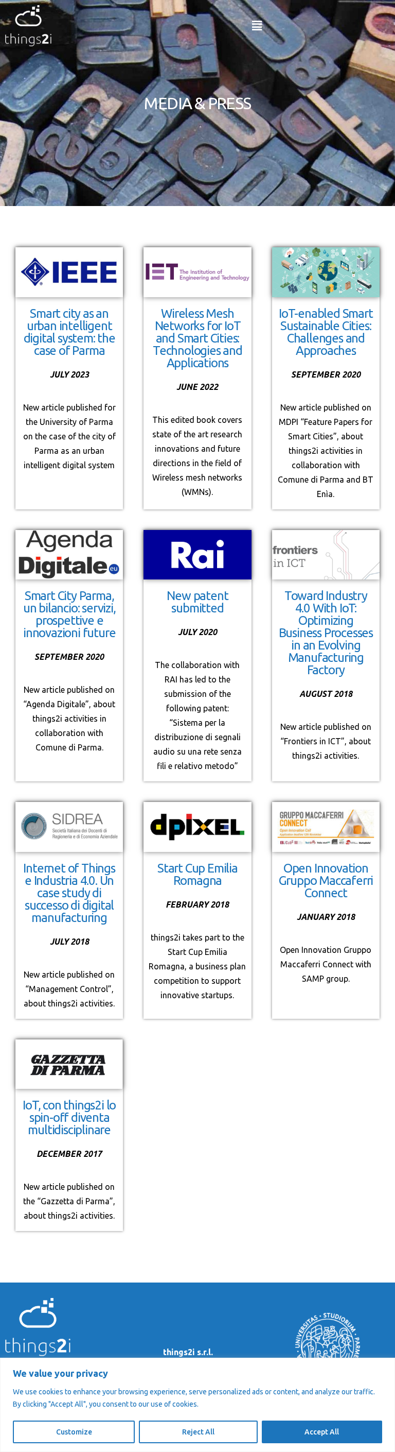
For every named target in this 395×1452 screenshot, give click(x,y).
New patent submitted (197, 602)
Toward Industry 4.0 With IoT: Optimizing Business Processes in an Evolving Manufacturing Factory (326, 633)
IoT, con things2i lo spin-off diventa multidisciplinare (69, 1117)
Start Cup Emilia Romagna (197, 874)
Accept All (321, 1432)
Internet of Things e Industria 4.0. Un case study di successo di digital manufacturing (69, 893)
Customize (74, 1432)
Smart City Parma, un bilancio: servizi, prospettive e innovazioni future (69, 614)
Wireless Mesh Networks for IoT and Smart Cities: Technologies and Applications (197, 338)
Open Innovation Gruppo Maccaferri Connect (326, 880)
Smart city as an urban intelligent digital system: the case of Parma (69, 331)
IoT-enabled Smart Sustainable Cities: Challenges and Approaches (326, 331)
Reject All (198, 1432)
